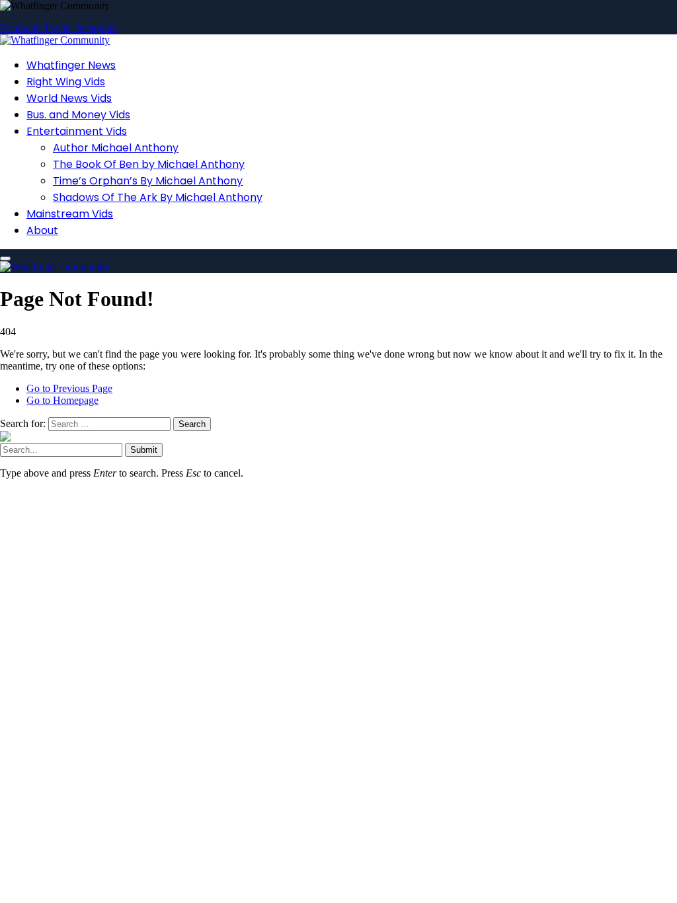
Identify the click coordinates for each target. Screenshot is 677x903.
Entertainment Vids (76, 131)
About (42, 230)
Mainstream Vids (69, 213)
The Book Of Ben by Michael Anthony (149, 164)
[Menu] (5, 258)
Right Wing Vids (65, 81)
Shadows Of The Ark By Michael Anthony (157, 197)
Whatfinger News (71, 65)
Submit (143, 450)
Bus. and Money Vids (78, 114)
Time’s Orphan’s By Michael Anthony (148, 180)
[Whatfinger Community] (55, 40)
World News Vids (69, 98)
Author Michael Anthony (116, 147)
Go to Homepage (62, 400)
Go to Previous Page (69, 388)
